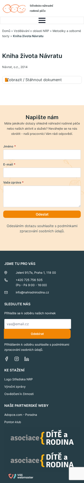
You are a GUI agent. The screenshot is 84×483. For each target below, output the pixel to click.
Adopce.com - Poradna (20, 414)
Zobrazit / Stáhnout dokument (34, 79)
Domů (6, 31)
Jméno (9, 146)
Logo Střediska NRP (18, 379)
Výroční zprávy (15, 386)
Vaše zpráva (13, 182)
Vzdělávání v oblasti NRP (31, 31)
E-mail (9, 164)
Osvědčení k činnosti (19, 394)
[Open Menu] (42, 20)
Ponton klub (12, 422)
